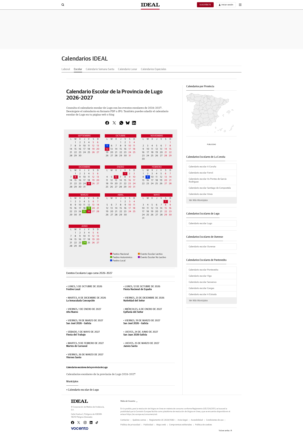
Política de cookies (203, 425)
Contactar (124, 420)
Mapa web (161, 425)
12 (107, 149)
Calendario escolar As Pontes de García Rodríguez (207, 180)
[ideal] (79, 401)
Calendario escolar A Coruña (202, 167)
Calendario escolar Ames (201, 194)
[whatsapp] (121, 123)
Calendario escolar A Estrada (203, 294)
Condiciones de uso (214, 420)
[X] (114, 123)
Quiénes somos (139, 420)
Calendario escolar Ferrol (201, 173)
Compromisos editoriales (180, 425)
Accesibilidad (197, 420)
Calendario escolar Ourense (202, 247)
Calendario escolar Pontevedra (203, 270)
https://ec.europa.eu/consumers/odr (141, 414)
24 (84, 243)
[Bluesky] (128, 123)
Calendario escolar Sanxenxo (203, 282)
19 (89, 208)
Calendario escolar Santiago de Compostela (210, 188)
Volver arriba (224, 430)
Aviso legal (183, 420)
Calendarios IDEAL (85, 59)
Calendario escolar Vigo (200, 276)
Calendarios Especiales (153, 69)
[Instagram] (85, 422)
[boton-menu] (240, 5)
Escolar (78, 69)
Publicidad (148, 425)
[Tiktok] (97, 422)
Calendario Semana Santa (100, 69)
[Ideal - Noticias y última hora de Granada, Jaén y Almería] (150, 4)
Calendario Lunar (127, 69)
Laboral (66, 69)
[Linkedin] (134, 123)
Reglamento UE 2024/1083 (161, 420)
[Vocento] (79, 428)
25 (89, 183)
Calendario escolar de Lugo (83, 390)
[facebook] (107, 123)
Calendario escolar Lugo (200, 223)
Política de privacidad (130, 425)
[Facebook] (72, 422)
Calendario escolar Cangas (201, 288)
